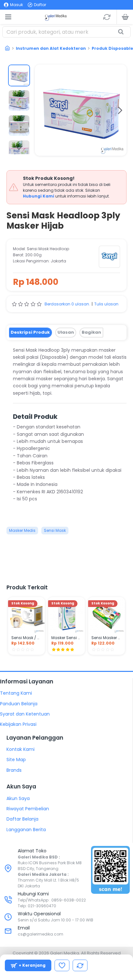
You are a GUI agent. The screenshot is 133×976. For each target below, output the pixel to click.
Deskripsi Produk (30, 332)
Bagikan (91, 332)
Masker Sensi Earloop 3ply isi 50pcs (66, 637)
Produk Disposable (112, 48)
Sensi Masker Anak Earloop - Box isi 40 (106, 637)
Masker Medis (22, 530)
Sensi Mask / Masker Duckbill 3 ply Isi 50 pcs (26, 637)
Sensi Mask (55, 530)
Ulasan (65, 332)
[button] (41, 110)
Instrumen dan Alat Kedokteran (51, 48)
